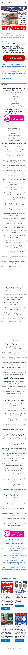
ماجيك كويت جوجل (8, 3)
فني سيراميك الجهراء (7, 569)
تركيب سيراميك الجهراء (21, 553)
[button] (24, 8)
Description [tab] (4, 84)
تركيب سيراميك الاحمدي (19, 71)
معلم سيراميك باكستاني (11, 64)
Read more (6, 608)
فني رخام (9, 570)
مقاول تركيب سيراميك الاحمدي (15, 73)
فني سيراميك (22, 567)
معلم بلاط (20, 68)
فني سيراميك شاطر (16, 570)
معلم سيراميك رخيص (6, 66)
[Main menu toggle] (25, 2)
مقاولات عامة (23, 33)
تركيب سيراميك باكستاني (11, 68)
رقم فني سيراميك (14, 567)
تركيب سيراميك (21, 64)
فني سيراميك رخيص (18, 569)
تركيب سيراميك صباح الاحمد (19, 560)
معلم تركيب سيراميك (16, 66)
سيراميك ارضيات (21, 458)
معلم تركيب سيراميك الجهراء (8, 553)
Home (2, 33)
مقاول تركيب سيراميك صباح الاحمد (11, 562)
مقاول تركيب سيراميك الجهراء (19, 555)
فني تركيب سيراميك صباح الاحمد (14, 564)
